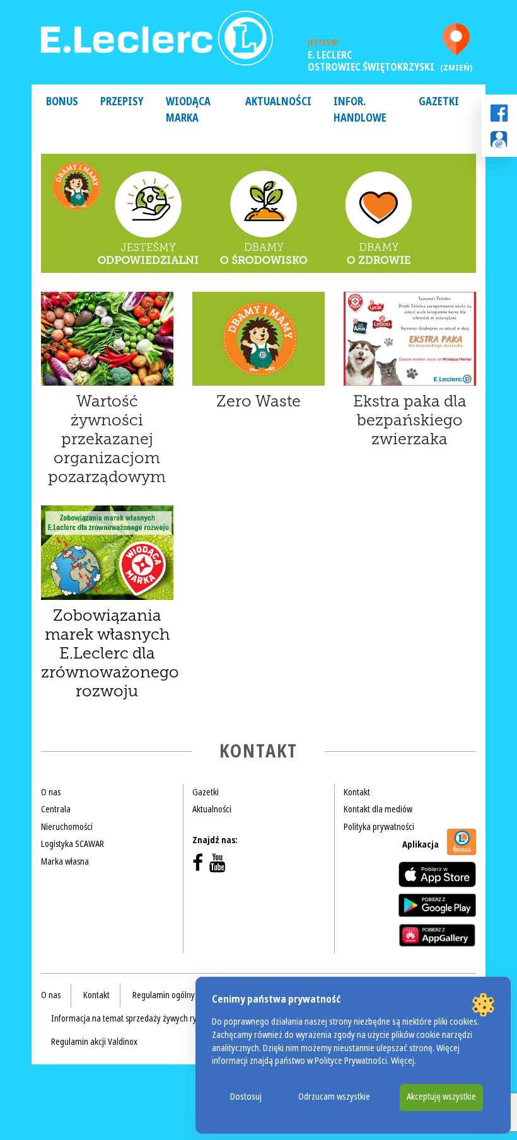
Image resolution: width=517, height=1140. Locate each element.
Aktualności (278, 102)
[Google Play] (437, 905)
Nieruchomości (67, 826)
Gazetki (439, 102)
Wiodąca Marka (188, 110)
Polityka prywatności (379, 826)
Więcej (402, 1061)
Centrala (56, 809)
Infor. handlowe (360, 110)
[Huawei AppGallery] (437, 935)
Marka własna (65, 861)
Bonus (62, 102)
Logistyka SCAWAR (72, 844)
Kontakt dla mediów (378, 809)
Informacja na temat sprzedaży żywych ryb (126, 1018)
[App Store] (437, 874)
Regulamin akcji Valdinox (94, 1041)
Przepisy (122, 102)
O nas (51, 792)
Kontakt (357, 792)
